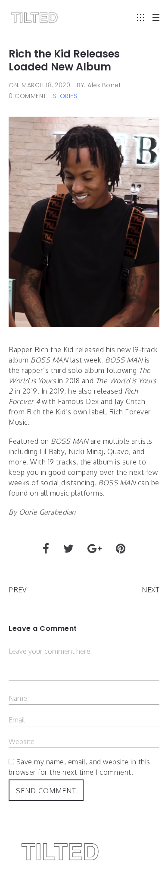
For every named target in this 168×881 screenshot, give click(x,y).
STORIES (65, 96)
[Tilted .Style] (34, 17)
